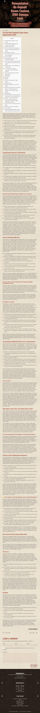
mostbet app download (15, 234)
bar (4, 30)
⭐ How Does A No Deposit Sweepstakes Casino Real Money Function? (11, 70)
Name (4, 643)
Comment (5, 652)
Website (28, 643)
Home (14, 24)
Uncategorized (33, 629)
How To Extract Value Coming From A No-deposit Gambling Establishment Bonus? (12, 49)
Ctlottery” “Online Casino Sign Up (11, 106)
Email (16, 643)
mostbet (34, 165)
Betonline (7, 77)
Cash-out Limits (8, 56)
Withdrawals (7, 75)
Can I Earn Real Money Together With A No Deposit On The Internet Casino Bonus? (12, 63)
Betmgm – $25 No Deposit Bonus (11, 97)
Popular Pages (8, 93)
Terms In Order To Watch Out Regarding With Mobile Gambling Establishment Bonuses (11, 101)
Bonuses (6, 78)
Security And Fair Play (9, 46)
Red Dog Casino (8, 83)
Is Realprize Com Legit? (9, 52)
